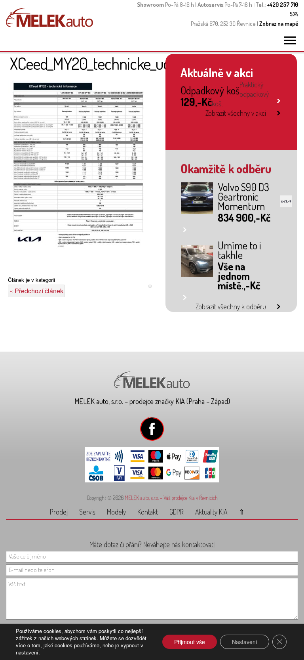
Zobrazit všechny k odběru (231, 306)
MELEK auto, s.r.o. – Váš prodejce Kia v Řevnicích (171, 497)
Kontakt (147, 511)
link (278, 99)
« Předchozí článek (36, 290)
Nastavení (244, 642)
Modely (116, 511)
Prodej (59, 511)
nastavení (27, 652)
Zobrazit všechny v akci (235, 113)
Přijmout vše (189, 642)
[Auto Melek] (49, 24)
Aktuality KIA (211, 511)
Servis (87, 511)
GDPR (176, 511)
